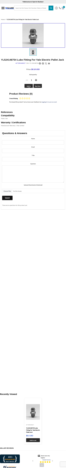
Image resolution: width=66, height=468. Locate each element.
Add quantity (33, 74)
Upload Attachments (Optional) (33, 185)
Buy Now (37, 86)
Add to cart (29, 86)
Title (33, 155)
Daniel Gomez (46, 460)
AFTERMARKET (21, 63)
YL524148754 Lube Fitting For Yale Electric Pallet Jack (22, 19)
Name (33, 138)
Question (33, 164)
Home (3, 19)
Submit (7, 198)
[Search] (51, 8)
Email (33, 147)
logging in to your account (49, 102)
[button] (33, 461)
